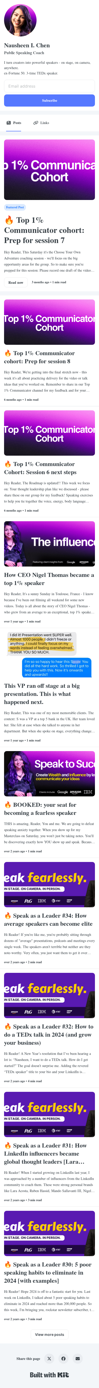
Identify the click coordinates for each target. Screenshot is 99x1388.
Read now (15, 282)
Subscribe (49, 100)
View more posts (49, 1334)
